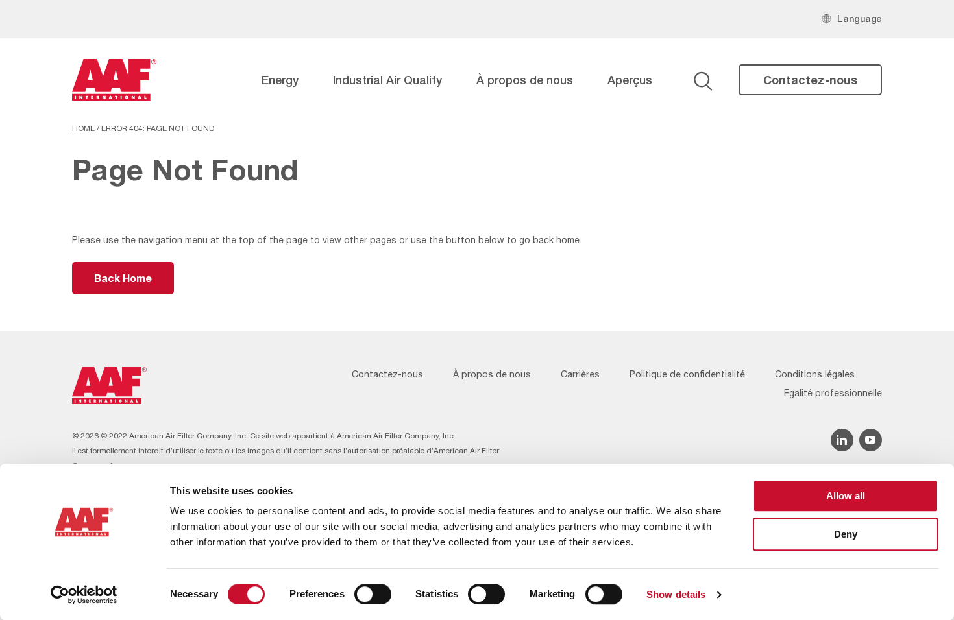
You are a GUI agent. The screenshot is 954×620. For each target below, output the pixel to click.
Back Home (123, 278)
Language (859, 18)
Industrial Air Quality (387, 80)
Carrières (580, 374)
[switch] (372, 594)
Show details (675, 594)
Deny (845, 534)
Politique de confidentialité (687, 374)
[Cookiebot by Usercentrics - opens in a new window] (84, 594)
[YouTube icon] (870, 440)
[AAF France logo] (114, 80)
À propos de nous (524, 80)
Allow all (845, 495)
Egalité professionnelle (833, 393)
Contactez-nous (810, 80)
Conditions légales (815, 374)
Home (83, 128)
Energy (280, 80)
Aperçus (629, 80)
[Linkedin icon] (842, 440)
